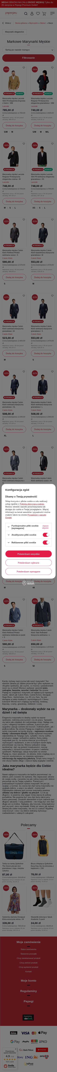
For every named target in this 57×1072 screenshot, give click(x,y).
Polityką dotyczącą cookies (32, 504)
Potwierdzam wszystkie (28, 554)
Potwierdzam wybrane (28, 562)
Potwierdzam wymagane (28, 571)
